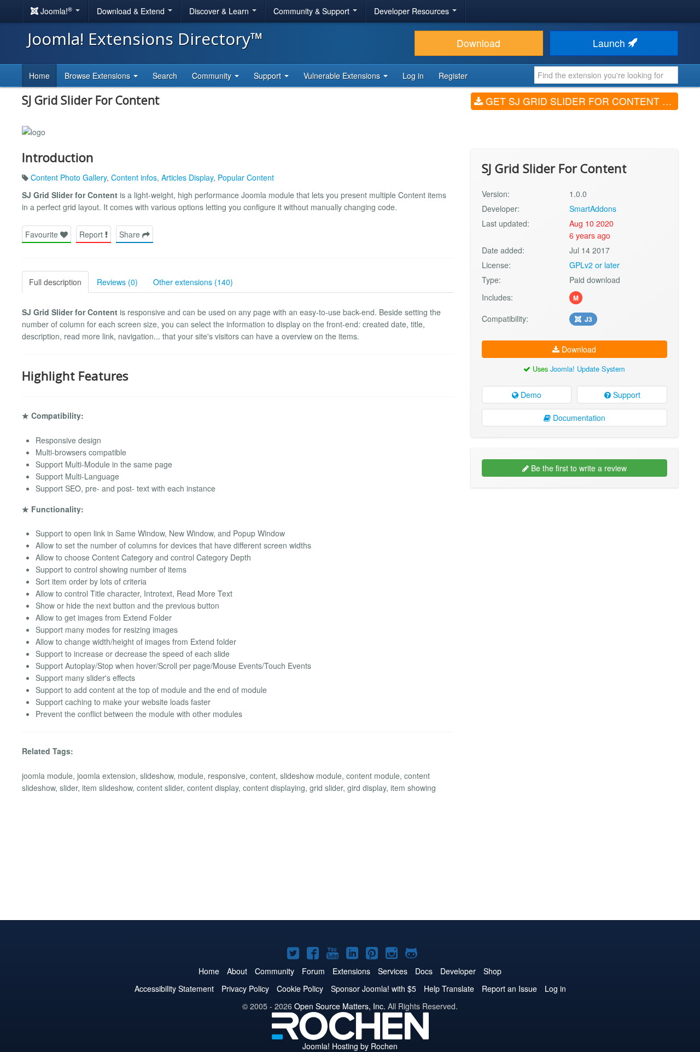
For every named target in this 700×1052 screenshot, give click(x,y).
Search (165, 75)
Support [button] (268, 75)
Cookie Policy (300, 988)
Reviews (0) (117, 281)
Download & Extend (132, 10)
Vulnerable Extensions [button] (343, 75)
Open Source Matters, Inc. (340, 1006)
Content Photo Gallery (69, 177)
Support (625, 394)
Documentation (578, 417)
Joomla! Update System (587, 368)
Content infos (134, 177)
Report (92, 234)
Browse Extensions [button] (98, 75)
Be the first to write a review (578, 468)
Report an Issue (509, 988)
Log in (413, 75)
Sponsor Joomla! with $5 (373, 988)
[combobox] (606, 75)
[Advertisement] (574, 567)
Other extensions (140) (193, 281)
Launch (610, 43)
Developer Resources (412, 10)
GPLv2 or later (594, 264)
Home (39, 75)
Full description (55, 281)
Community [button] (213, 75)
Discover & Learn (220, 10)
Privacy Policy (245, 988)
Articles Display (187, 177)
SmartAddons (592, 208)
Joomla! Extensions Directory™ (145, 38)
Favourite (42, 234)
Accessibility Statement (174, 988)
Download (478, 43)
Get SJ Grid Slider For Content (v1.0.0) (580, 101)
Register (453, 75)
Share (130, 234)
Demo (529, 394)
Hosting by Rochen (350, 1046)
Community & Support (312, 10)
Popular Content (246, 177)
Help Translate (449, 988)
